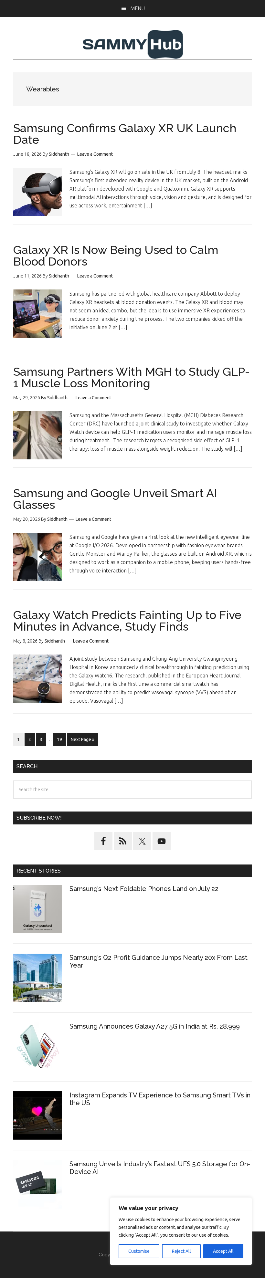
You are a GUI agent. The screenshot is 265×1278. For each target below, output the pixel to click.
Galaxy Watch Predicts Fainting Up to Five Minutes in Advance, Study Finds (127, 620)
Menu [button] (137, 8)
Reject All (181, 1251)
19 (61, 739)
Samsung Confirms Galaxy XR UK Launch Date (125, 133)
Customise (139, 1251)
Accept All (223, 1251)
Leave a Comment (95, 154)
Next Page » (82, 741)
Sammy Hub (132, 44)
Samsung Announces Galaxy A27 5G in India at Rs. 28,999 (155, 1026)
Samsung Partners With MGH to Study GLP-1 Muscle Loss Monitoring (131, 377)
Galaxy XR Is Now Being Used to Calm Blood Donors (115, 255)
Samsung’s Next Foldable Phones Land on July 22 (143, 889)
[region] (181, 1231)
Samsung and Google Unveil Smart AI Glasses (115, 498)
